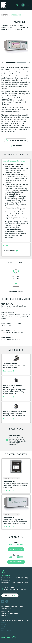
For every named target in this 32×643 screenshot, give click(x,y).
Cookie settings (6, 631)
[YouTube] (6, 601)
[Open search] (23, 5)
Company (4, 616)
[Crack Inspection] (16, 286)
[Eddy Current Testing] (16, 273)
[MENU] (28, 5)
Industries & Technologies (12, 607)
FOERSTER (5, 15)
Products (5, 611)
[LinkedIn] (2, 601)
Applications (6, 609)
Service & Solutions (9, 613)
